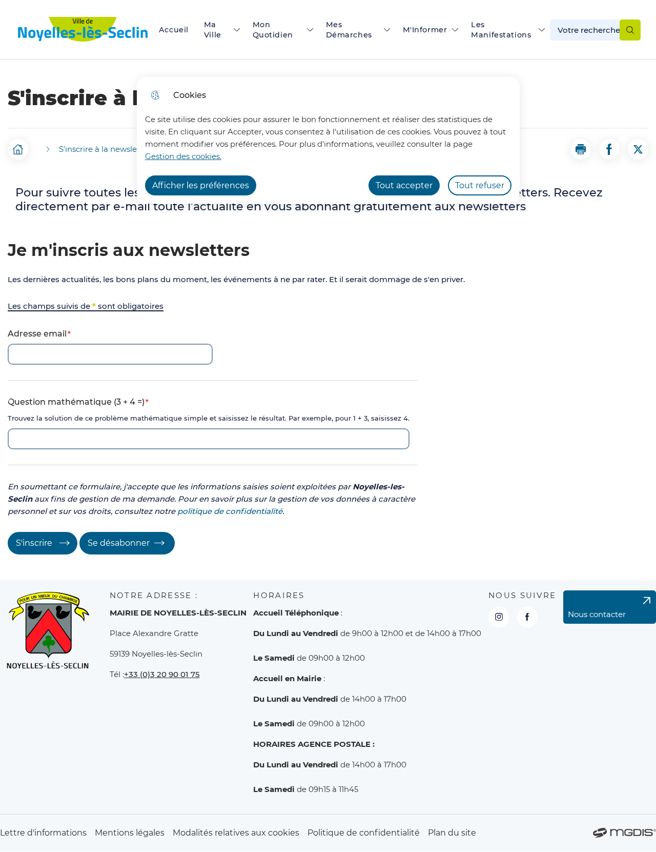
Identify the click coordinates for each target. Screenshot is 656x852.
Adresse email (37, 334)
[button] (580, 149)
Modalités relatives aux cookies (236, 833)
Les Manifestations (501, 29)
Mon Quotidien (273, 29)
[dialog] (328, 140)
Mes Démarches (349, 29)
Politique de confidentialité (364, 833)
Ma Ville (212, 29)
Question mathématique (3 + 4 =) (76, 402)
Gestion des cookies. (183, 156)
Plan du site (452, 833)
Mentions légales (130, 833)
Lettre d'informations (43, 833)
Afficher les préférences (200, 185)
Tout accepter (404, 185)
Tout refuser (479, 185)
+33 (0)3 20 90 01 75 (162, 674)
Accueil (174, 29)
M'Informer (425, 29)
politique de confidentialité (229, 511)
